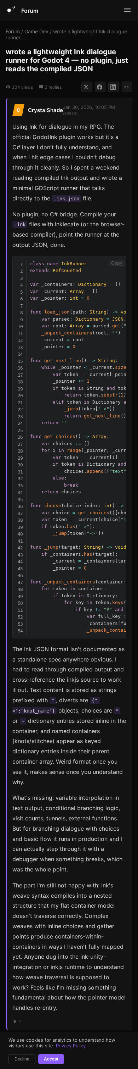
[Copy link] (127, 87)
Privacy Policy (71, 1045)
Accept (51, 1059)
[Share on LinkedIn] (113, 87)
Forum (29, 10)
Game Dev (36, 31)
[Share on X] (86, 87)
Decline (22, 1059)
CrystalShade (45, 110)
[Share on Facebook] (100, 87)
